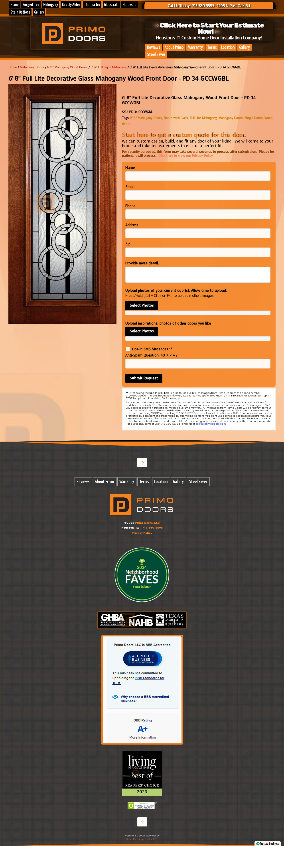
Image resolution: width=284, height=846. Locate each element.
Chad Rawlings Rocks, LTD (142, 839)
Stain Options (20, 12)
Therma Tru (92, 5)
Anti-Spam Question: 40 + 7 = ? (152, 355)
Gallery (39, 12)
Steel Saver (156, 55)
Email (131, 187)
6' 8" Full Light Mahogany (109, 67)
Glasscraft (111, 5)
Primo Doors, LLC (147, 522)
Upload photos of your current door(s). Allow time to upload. (176, 290)
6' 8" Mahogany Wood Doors (67, 67)
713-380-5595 (152, 527)
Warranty (195, 48)
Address (131, 225)
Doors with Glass (176, 118)
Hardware (129, 5)
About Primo (174, 48)
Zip (129, 244)
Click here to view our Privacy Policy (185, 155)
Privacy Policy (142, 533)
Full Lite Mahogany (203, 118)
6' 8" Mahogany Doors (146, 118)
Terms (212, 48)
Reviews (153, 48)
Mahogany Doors (230, 118)
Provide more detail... (143, 263)
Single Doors (254, 118)
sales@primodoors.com (211, 423)
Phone (131, 206)
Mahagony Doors (32, 67)
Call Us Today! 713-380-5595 (191, 5)
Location (228, 48)
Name (131, 168)
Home (14, 5)
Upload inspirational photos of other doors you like (168, 323)
